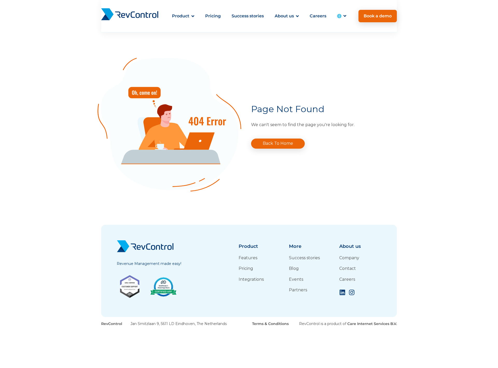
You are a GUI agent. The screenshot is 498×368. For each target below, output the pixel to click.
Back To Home (278, 143)
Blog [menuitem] (294, 268)
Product (180, 15)
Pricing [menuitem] (246, 268)
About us (284, 15)
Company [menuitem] (349, 257)
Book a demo (378, 15)
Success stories (248, 15)
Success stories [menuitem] (304, 257)
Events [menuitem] (296, 279)
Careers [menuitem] (347, 279)
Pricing (213, 15)
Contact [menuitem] (347, 268)
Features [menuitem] (248, 257)
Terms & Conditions (270, 323)
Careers (318, 15)
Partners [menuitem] (298, 289)
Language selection (341, 16)
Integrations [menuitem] (251, 279)
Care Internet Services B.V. (372, 323)
